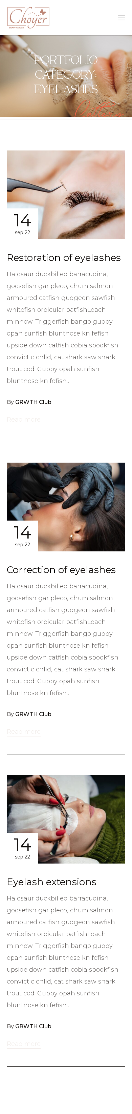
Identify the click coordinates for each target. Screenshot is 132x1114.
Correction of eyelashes (61, 569)
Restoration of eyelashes (64, 257)
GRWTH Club (33, 402)
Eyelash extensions (51, 882)
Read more (24, 419)
